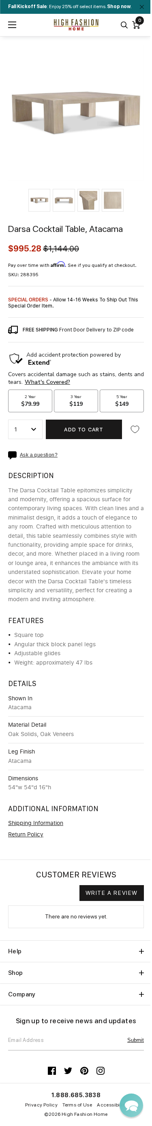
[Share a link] (14, 455)
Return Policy (25, 834)
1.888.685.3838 (76, 1095)
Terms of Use (77, 1105)
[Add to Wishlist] (135, 429)
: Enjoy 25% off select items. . (70, 6)
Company (22, 994)
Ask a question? (39, 455)
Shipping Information (35, 823)
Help (15, 951)
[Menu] (12, 25)
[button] (39, 200)
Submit (135, 1040)
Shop (15, 973)
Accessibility (112, 1105)
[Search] (124, 25)
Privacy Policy (41, 1105)
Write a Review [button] (112, 893)
